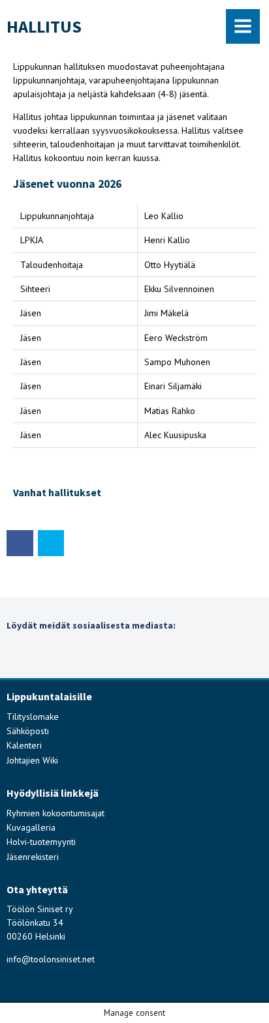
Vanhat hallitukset (57, 492)
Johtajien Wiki (32, 760)
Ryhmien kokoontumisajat (55, 813)
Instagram (72, 653)
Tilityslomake (33, 716)
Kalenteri (24, 745)
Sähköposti (28, 731)
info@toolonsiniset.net (51, 959)
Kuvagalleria (31, 827)
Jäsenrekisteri (33, 857)
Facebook (118, 653)
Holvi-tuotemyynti (41, 842)
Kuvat (27, 653)
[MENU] (243, 26)
